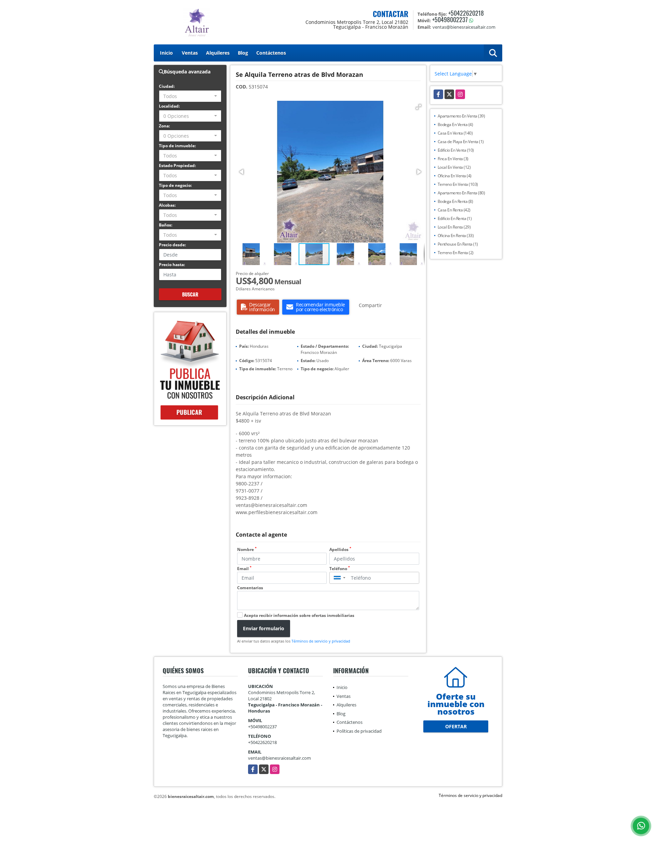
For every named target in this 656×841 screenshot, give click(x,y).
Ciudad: (167, 86)
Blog (243, 53)
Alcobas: (167, 205)
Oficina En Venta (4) (455, 176)
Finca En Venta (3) (453, 159)
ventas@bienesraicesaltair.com (279, 758)
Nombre (247, 549)
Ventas (190, 53)
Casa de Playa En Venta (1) (461, 141)
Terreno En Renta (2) (456, 253)
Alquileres (218, 53)
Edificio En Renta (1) (455, 218)
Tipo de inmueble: (177, 146)
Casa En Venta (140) (455, 133)
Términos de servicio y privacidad (320, 641)
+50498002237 (450, 19)
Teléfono (339, 568)
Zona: (164, 126)
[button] (418, 106)
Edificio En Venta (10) (456, 150)
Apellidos (340, 549)
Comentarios (250, 588)
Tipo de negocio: (175, 185)
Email (244, 568)
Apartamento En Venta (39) (461, 116)
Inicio (166, 53)
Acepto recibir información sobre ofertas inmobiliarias (299, 615)
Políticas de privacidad (359, 731)
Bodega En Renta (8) (455, 201)
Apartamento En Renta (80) (461, 193)
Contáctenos (271, 53)
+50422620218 (466, 13)
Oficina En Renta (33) (456, 235)
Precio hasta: (172, 264)
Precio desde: (172, 245)
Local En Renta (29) (454, 227)
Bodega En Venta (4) (455, 124)
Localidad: (169, 106)
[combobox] (190, 96)
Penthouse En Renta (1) (458, 244)
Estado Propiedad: (177, 165)
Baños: (165, 225)
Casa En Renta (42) (454, 210)
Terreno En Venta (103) (458, 184)
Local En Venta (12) (454, 167)
